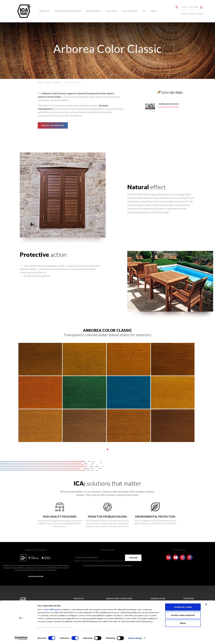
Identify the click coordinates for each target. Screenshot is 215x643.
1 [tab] (107, 449)
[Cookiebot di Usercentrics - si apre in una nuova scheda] (21, 638)
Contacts (200, 14)
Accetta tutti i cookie (183, 607)
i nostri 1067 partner (52, 609)
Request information (52, 125)
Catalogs (191, 14)
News (153, 11)
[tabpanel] (107, 392)
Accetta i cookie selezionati (183, 615)
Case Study (111, 11)
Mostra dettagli (135, 638)
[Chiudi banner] (206, 604)
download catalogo (169, 104)
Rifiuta (183, 623)
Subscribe (133, 558)
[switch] (75, 638)
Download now (35, 576)
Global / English (188, 7)
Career (184, 14)
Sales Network (129, 11)
